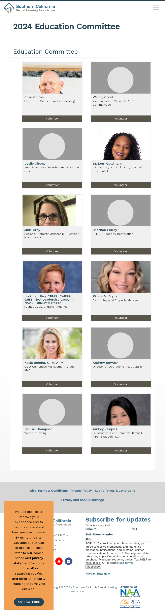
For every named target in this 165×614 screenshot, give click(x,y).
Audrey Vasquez (105, 429)
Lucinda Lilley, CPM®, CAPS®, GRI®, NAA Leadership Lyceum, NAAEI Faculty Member (49, 299)
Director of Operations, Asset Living (117, 366)
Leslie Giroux (34, 163)
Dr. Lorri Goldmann (107, 163)
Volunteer (52, 118)
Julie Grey (32, 230)
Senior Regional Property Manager (116, 300)
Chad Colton (34, 97)
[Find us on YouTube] (59, 561)
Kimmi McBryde (105, 296)
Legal (90, 591)
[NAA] (130, 593)
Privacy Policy (81, 490)
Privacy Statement (98, 573)
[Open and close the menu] (108, 7)
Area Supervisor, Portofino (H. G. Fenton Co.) (51, 169)
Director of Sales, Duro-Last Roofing (49, 101)
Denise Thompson (38, 429)
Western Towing (35, 433)
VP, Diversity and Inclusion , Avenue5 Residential (117, 169)
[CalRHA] (130, 604)
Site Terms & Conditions (49, 490)
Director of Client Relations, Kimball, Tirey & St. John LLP (118, 434)
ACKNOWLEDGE (29, 602)
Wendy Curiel (103, 97)
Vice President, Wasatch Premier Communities (115, 102)
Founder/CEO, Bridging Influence (46, 306)
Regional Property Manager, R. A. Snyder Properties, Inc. (51, 235)
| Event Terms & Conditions (114, 490)
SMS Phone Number (100, 534)
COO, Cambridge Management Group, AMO (49, 368)
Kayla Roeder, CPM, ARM (44, 362)
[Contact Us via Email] (68, 561)
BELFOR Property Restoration (113, 233)
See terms (126, 562)
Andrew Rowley (105, 362)
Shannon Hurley (105, 230)
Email (91, 529)
